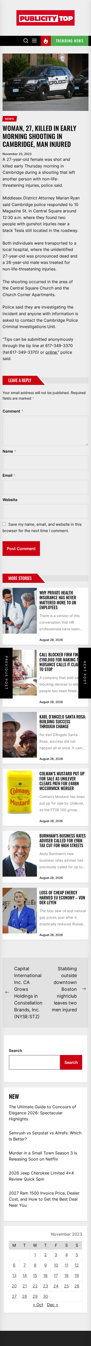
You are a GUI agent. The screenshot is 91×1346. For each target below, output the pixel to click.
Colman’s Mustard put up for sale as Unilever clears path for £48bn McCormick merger (61, 781)
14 (24, 1275)
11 (66, 1265)
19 (77, 1275)
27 (14, 1296)
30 (45, 1296)
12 (77, 1265)
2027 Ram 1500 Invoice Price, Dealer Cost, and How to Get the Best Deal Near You (44, 1199)
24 (55, 1285)
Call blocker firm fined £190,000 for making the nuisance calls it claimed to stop (62, 662)
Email (9, 475)
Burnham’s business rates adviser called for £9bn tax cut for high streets (62, 840)
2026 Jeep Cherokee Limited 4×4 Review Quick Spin (41, 1176)
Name (9, 451)
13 (14, 1275)
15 (35, 1275)
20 (14, 1285)
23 (45, 1285)
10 (56, 1265)
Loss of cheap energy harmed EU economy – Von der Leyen (62, 897)
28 (24, 1296)
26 (76, 1285)
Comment (13, 411)
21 (24, 1285)
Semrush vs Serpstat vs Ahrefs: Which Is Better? (45, 1135)
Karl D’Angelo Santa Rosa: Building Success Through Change (62, 721)
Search (15, 1050)
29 (35, 1296)
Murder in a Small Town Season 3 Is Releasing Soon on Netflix (43, 1156)
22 (35, 1285)
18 (66, 1275)
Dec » (52, 1304)
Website (10, 499)
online (51, 352)
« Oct (38, 1304)
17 (56, 1275)
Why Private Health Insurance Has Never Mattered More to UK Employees (57, 600)
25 (66, 1285)
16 (45, 1275)
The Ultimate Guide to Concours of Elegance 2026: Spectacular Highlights (42, 1112)
